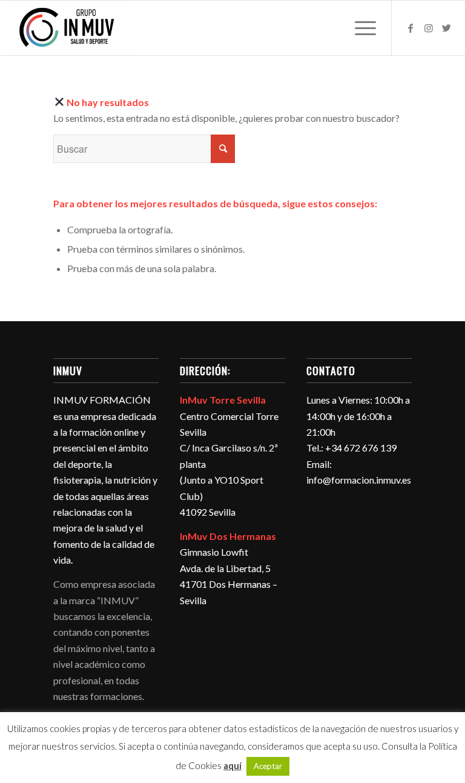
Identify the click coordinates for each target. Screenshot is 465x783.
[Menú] (359, 28)
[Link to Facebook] (410, 28)
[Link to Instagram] (429, 28)
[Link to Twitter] (447, 28)
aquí (232, 765)
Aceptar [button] (268, 766)
